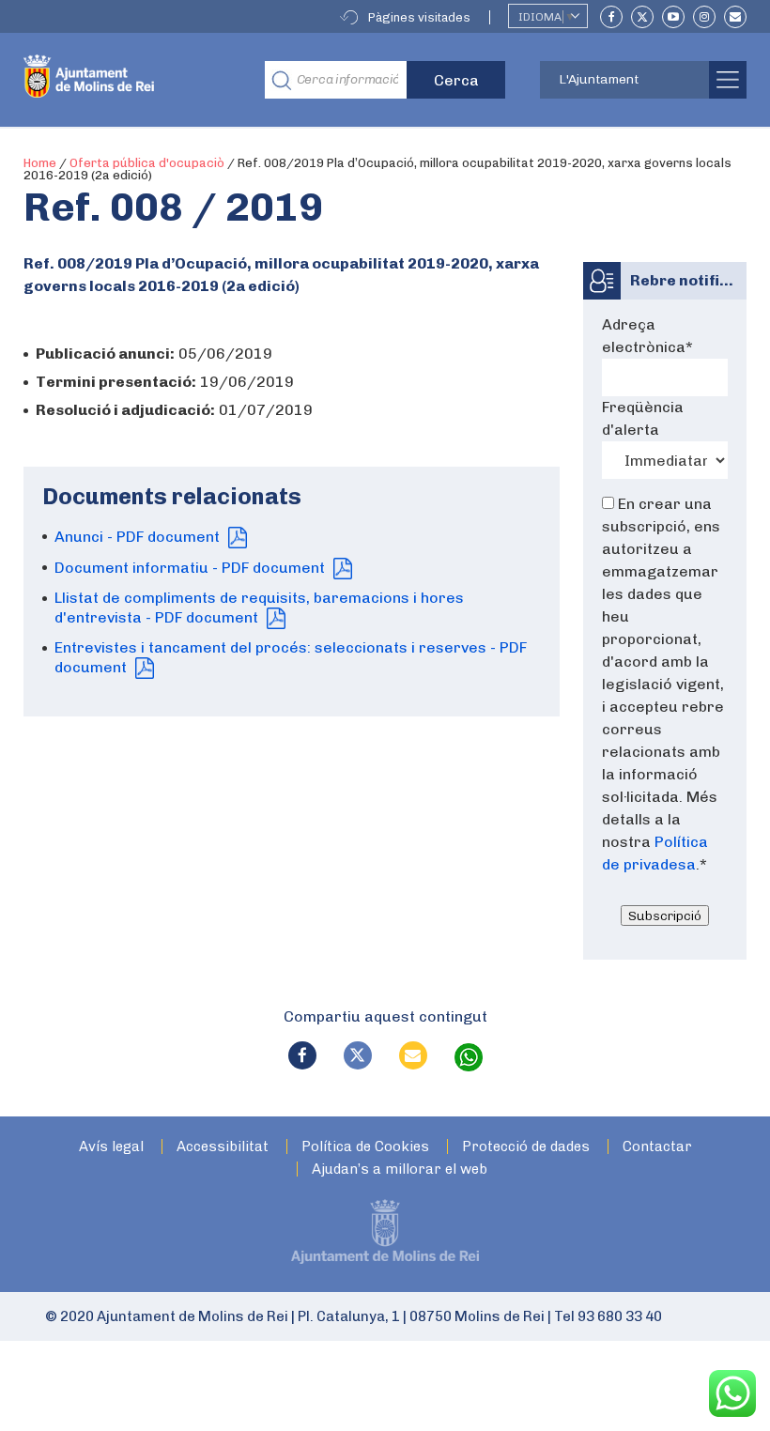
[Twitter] (642, 17)
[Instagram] (704, 17)
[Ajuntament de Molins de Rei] (130, 80)
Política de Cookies (365, 1147)
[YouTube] (673, 17)
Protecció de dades (526, 1147)
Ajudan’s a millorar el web (399, 1169)
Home (39, 163)
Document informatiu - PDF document (191, 568)
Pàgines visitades (419, 17)
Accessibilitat (223, 1147)
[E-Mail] (735, 17)
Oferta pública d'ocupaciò (146, 163)
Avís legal (111, 1147)
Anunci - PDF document (138, 537)
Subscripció (664, 915)
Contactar (657, 1147)
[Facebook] (611, 17)
